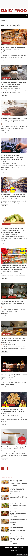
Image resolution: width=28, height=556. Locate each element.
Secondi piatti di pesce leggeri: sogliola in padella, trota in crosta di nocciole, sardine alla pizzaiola (18, 497)
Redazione (8, 547)
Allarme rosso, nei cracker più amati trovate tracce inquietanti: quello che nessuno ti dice (12, 411)
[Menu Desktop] (2, 16)
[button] (26, 16)
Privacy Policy (18, 547)
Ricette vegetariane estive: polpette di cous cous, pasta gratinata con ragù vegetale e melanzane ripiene (17, 530)
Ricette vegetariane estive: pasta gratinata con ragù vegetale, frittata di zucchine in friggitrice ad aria (18, 539)
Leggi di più (4, 60)
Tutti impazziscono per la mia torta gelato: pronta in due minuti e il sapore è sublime (13, 303)
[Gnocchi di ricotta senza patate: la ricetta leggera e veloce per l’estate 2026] (5, 521)
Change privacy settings (22, 554)
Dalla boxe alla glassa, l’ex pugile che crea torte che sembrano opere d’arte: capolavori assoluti (14, 376)
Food (4, 405)
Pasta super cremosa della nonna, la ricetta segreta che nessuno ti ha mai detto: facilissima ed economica (12, 230)
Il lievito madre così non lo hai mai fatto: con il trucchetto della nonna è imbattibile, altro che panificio (13, 84)
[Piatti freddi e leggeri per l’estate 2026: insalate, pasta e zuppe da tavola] (5, 505)
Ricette (4, 296)
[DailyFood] (14, 10)
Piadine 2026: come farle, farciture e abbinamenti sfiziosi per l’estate (18, 513)
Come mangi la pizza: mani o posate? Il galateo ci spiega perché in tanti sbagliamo (13, 49)
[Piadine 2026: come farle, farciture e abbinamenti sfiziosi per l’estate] (5, 513)
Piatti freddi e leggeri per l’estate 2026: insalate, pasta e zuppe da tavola (18, 505)
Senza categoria (6, 42)
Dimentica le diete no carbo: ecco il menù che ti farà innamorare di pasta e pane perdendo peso (13, 340)
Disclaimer (14, 551)
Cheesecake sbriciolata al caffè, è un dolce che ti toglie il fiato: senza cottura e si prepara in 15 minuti (14, 120)
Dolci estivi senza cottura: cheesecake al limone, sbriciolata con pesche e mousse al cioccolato (18, 482)
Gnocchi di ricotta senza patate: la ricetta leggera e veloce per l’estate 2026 (18, 521)
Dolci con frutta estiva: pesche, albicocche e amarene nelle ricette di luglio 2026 (17, 489)
